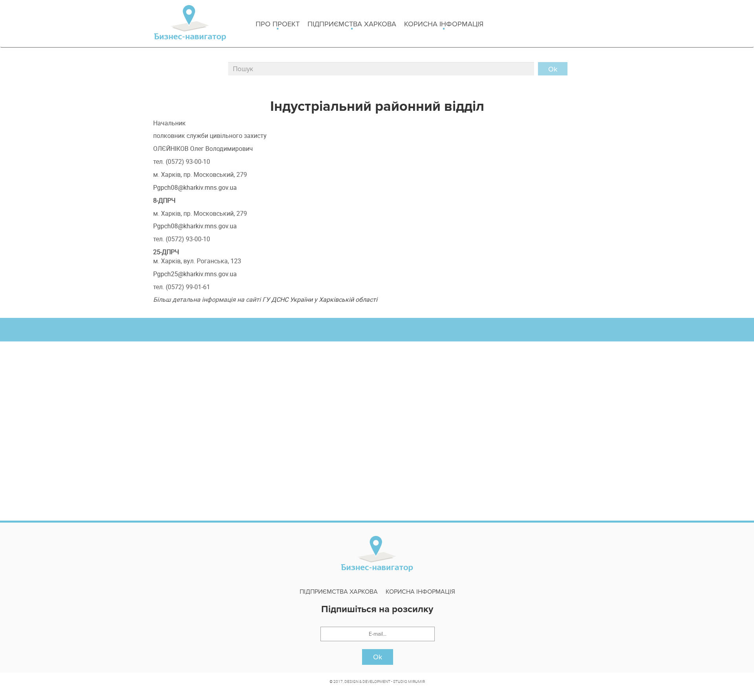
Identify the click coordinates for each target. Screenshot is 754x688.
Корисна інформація (443, 24)
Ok (377, 657)
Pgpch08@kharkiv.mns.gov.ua (195, 187)
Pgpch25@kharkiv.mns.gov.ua (195, 274)
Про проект (278, 24)
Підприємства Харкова (351, 24)
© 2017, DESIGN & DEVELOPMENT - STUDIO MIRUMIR (377, 681)
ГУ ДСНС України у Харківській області (319, 299)
